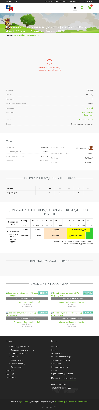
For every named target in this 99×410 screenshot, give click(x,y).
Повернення (56, 363)
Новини (54, 350)
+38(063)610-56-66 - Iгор (61, 388)
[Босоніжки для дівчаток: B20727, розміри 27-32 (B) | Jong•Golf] (27, 314)
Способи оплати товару (61, 357)
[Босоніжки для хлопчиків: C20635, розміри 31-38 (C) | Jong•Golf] (72, 314)
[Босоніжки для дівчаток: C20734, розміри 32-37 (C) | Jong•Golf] (27, 294)
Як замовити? (56, 353)
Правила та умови (81, 402)
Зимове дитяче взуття (20, 346)
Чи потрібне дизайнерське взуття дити (32, 35)
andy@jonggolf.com (77, 2)
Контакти (55, 346)
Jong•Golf (89, 108)
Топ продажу (16, 367)
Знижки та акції (17, 360)
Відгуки (54, 370)
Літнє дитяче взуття (19, 353)
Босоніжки (88, 115)
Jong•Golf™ (24, 402)
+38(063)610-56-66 (51, 2)
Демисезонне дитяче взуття (22, 350)
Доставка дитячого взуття (62, 360)
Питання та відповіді (59, 367)
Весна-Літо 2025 (86, 119)
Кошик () (10, 374)
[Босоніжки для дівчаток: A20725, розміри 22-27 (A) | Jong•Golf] (72, 294)
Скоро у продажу (18, 363)
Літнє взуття (87, 112)
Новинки (14, 357)
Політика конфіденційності (64, 402)
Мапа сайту (11, 377)
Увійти (89, 2)
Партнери (10, 370)
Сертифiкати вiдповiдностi (62, 374)
